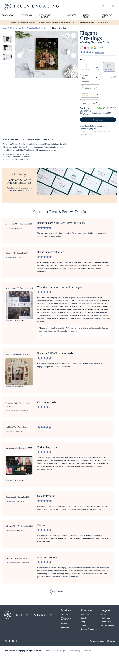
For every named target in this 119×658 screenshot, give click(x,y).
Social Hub (85, 618)
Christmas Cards (17, 28)
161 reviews (99, 52)
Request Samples (107, 625)
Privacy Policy (74, 650)
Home (4, 28)
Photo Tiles (86, 16)
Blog (83, 621)
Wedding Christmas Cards (38, 28)
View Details (88, 134)
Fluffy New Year (10, 257)
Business (71, 15)
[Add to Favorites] (67, 35)
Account (104, 614)
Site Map (87, 650)
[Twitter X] (7, 641)
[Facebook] (10, 641)
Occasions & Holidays (45, 16)
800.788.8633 (98, 641)
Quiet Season (9, 228)
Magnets (85, 69)
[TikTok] (3, 641)
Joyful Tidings (9, 431)
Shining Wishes (10, 501)
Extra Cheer (9, 320)
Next (73, 55)
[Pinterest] (14, 641)
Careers (84, 625)
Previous (19, 55)
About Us (85, 614)
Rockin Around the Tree (12, 410)
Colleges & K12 (106, 16)
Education (65, 627)
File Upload (105, 618)
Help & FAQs (106, 621)
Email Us (113, 641)
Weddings (27, 15)
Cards (97, 69)
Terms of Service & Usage (55, 650)
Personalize (98, 120)
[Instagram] (17, 641)
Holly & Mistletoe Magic (12, 563)
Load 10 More (57, 591)
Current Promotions (89, 629)
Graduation (8, 15)
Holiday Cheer (9, 530)
